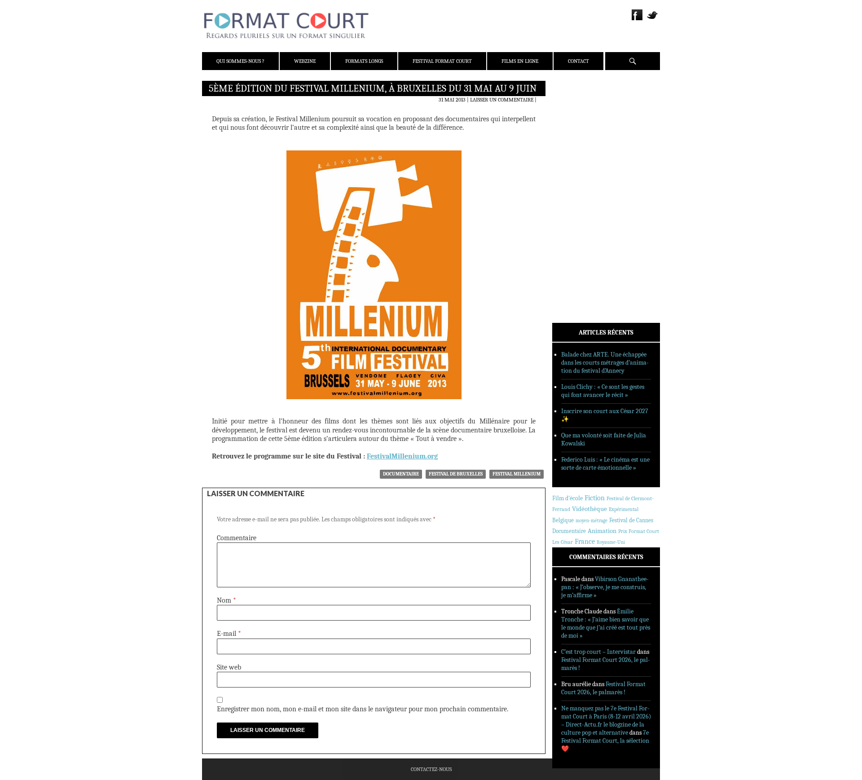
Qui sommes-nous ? (240, 61)
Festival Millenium (517, 474)
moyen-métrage (591, 521)
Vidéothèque (589, 509)
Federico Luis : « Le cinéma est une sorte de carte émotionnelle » (605, 464)
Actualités (579, 172)
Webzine (305, 61)
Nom (226, 600)
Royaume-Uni (611, 542)
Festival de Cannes (631, 520)
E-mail (229, 634)
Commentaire (236, 538)
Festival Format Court (442, 61)
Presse (573, 132)
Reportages (579, 219)
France (585, 542)
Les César (562, 542)
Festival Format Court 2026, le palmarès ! (603, 688)
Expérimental (623, 509)
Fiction (595, 498)
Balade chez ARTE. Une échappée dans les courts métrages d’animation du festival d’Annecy (605, 363)
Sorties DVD (580, 230)
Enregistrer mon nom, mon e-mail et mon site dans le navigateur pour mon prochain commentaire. (362, 709)
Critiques (577, 184)
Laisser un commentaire (501, 100)
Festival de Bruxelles (456, 474)
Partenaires (580, 144)
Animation (602, 531)
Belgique (563, 520)
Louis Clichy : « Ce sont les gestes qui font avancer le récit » (602, 391)
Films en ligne (519, 61)
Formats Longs (364, 61)
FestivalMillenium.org (402, 456)
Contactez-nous (431, 769)
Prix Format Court (638, 531)
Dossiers (575, 195)
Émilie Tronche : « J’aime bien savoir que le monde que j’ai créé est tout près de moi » (605, 623)
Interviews (579, 207)
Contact (578, 61)
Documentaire (401, 474)
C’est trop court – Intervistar (598, 652)
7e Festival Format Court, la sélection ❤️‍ (605, 741)
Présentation (582, 109)
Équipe (573, 121)
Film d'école (567, 498)
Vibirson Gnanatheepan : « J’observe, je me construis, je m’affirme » (605, 587)
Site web (229, 667)
